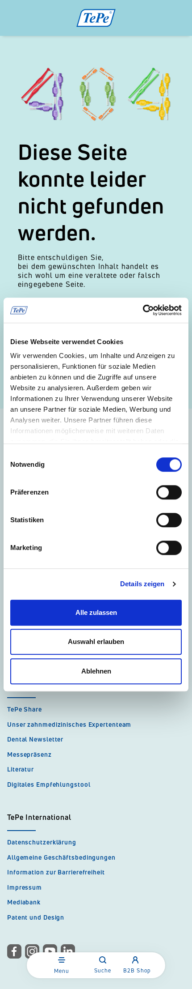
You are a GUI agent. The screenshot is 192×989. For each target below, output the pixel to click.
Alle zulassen (96, 612)
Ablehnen (96, 671)
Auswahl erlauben (96, 641)
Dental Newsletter (35, 739)
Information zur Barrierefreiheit (56, 872)
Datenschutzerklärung (41, 842)
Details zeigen (142, 584)
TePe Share (24, 709)
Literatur (20, 769)
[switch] (169, 492)
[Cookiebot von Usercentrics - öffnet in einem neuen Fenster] (143, 310)
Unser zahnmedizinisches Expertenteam (69, 724)
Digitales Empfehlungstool (49, 784)
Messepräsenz (29, 754)
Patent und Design (35, 917)
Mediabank (24, 902)
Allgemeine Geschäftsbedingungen (61, 857)
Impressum (24, 887)
